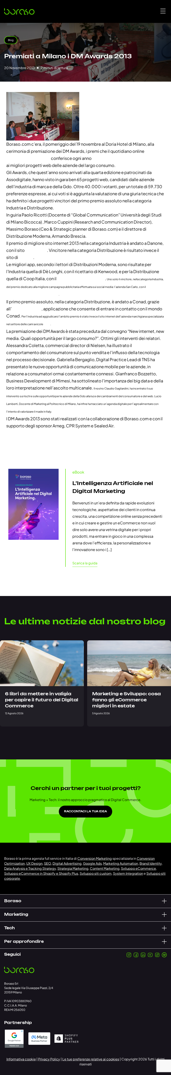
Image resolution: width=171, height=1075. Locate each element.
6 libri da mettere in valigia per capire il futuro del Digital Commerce (41, 700)
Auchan (26, 257)
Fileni (47, 324)
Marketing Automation (120, 863)
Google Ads (92, 863)
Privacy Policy (49, 1059)
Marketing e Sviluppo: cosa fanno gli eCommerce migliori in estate (126, 700)
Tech (9, 928)
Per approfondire (24, 942)
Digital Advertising (67, 863)
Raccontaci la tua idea (85, 811)
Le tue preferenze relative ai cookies (90, 1059)
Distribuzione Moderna (28, 158)
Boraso (12, 901)
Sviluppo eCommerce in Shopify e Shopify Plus (41, 873)
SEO (47, 863)
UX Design (34, 863)
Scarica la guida (84, 563)
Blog (11, 40)
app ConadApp (26, 308)
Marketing (16, 915)
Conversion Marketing (94, 858)
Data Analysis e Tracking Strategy (30, 868)
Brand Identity (151, 863)
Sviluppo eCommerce (138, 868)
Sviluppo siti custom (96, 873)
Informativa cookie (21, 1059)
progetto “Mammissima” (81, 278)
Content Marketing (104, 868)
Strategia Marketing (72, 868)
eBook (78, 472)
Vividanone (36, 250)
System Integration (128, 873)
